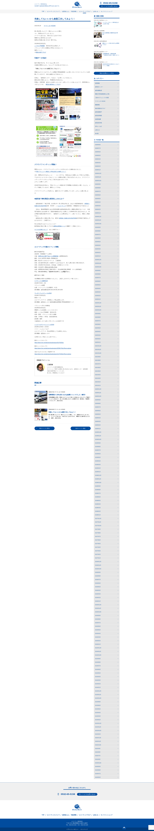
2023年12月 (98, 259)
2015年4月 (98, 633)
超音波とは (65, 11)
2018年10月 (98, 482)
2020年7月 (98, 407)
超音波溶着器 (98, 115)
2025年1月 (98, 213)
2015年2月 (98, 640)
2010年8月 (98, 770)
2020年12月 (98, 389)
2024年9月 (98, 227)
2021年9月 (98, 356)
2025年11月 (98, 177)
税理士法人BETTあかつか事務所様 (48, 256)
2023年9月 (98, 270)
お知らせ (95, 11)
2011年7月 (97, 755)
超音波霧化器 (98, 90)
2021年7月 (98, 364)
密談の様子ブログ (41, 52)
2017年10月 (98, 525)
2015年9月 (98, 615)
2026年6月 (98, 151)
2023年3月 (98, 292)
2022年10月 (98, 310)
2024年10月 (98, 223)
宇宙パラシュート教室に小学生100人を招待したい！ (51, 171)
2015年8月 (98, 619)
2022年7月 (98, 320)
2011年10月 (98, 745)
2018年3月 (98, 507)
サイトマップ (84, 829)
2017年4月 (98, 547)
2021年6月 (98, 367)
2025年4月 (98, 202)
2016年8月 (98, 576)
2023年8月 (98, 274)
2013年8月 (98, 701)
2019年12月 (98, 432)
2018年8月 (98, 489)
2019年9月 (98, 443)
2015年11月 (98, 608)
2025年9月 (98, 184)
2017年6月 (98, 540)
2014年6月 (98, 669)
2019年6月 (98, 453)
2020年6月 (98, 410)
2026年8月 (98, 144)
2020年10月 (98, 396)
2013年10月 (98, 698)
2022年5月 (98, 328)
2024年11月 (98, 220)
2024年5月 (98, 241)
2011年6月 (97, 759)
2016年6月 (98, 583)
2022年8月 (98, 317)
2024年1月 (98, 256)
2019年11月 (98, 435)
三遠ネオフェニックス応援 (102, 97)
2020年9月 (98, 399)
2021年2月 (98, 381)
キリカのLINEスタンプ (41, 229)
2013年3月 (98, 716)
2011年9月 (97, 748)
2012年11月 (98, 727)
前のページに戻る (44, 428)
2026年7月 (98, 148)
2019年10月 (98, 439)
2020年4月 (98, 417)
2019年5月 (98, 457)
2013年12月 (98, 691)
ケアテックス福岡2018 (41, 281)
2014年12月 (98, 647)
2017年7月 (98, 536)
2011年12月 (98, 737)
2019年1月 (98, 471)
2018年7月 (98, 493)
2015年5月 (98, 629)
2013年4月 (98, 712)
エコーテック (62, 206)
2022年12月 (98, 302)
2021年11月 (98, 349)
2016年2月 (98, 597)
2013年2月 (98, 719)
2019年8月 (98, 446)
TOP (43, 11)
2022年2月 (98, 338)
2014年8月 (98, 662)
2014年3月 (98, 680)
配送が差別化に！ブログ (53, 84)
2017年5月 (98, 543)
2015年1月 (98, 644)
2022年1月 (98, 342)
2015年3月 (98, 637)
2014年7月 (98, 665)
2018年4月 (98, 504)
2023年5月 (98, 284)
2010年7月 (98, 773)
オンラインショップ (106, 11)
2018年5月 (98, 500)
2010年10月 (98, 763)
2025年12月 (98, 173)
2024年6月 (98, 238)
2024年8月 (98, 231)
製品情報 (73, 11)
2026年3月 (98, 162)
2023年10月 (98, 267)
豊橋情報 (97, 104)
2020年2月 (98, 425)
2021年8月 (98, 360)
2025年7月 (98, 191)
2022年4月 (98, 331)
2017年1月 (98, 558)
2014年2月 (98, 683)
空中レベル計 (98, 126)
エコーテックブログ (85, 11)
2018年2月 (98, 511)
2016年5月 (98, 586)
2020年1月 (98, 428)
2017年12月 (98, 518)
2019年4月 (98, 461)
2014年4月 (98, 676)
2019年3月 (98, 464)
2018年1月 (98, 515)
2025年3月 (98, 205)
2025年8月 (98, 187)
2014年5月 (98, 673)
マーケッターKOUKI (50, 25)
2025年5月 (98, 198)
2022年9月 (98, 313)
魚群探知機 (98, 119)
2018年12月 (98, 475)
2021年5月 (98, 371)
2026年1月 (98, 169)
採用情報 (97, 83)
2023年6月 (98, 281)
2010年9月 (98, 766)
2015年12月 (98, 604)
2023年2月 (98, 295)
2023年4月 (98, 288)
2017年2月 (98, 554)
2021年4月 (98, 374)
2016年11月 (98, 565)
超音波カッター (99, 86)
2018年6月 (98, 497)
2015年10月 (98, 612)
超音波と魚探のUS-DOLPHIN (67, 218)
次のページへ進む (80, 428)
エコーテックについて (53, 11)
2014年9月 (98, 658)
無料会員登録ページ (59, 226)
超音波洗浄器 (98, 122)
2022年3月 (98, 335)
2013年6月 (98, 705)
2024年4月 (98, 245)
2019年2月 (98, 468)
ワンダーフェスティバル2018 (42, 293)
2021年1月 (98, 385)
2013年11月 (98, 694)
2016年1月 (98, 601)
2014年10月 (98, 655)
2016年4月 (98, 590)
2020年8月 (98, 403)
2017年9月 (98, 529)
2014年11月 (98, 651)
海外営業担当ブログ (100, 108)
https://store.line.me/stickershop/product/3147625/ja (49, 342)
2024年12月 (98, 216)
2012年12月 (98, 723)
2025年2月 (98, 209)
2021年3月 (98, 378)
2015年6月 (98, 626)
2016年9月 (98, 572)
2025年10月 (98, 180)
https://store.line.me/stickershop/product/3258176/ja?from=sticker (52, 348)
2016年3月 (98, 594)
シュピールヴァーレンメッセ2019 (44, 324)
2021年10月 (98, 353)
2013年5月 (98, 709)
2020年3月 (98, 421)
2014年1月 (98, 687)
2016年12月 (98, 561)
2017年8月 (98, 532)
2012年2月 (98, 734)
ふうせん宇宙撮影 (39, 45)
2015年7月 (98, 622)
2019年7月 (98, 450)
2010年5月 (98, 777)
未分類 (96, 133)
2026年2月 (98, 166)
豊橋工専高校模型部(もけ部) (102, 94)
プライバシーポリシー (72, 829)
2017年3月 (98, 550)
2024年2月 (98, 252)
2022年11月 (98, 306)
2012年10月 (98, 730)
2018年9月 (98, 486)
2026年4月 (98, 159)
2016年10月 (98, 568)
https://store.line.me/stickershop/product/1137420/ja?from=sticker (52, 354)
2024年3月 (98, 249)
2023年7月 (98, 277)
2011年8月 (97, 752)
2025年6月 (98, 195)
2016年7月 (98, 579)
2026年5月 (98, 155)
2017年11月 (98, 522)
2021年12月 (98, 346)
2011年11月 (98, 741)
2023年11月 (98, 263)
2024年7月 (98, 234)
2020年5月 (98, 414)
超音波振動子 (98, 112)
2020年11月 (98, 392)
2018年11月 (98, 479)
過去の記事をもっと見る (107, 73)
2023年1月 (98, 299)
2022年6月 (98, 324)
